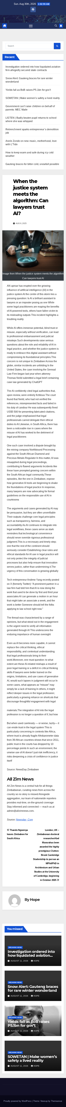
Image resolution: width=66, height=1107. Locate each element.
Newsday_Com (24, 819)
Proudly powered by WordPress (18, 1101)
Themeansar (56, 1101)
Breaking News (15, 947)
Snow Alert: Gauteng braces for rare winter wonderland (33, 988)
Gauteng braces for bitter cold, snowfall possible (32, 164)
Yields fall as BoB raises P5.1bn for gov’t (28, 90)
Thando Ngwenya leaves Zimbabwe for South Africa (17, 834)
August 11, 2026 (20, 961)
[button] (56, 25)
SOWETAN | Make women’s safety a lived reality (33, 98)
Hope (35, 899)
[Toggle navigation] (30, 26)
